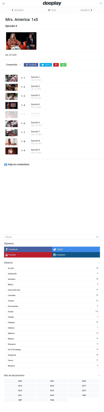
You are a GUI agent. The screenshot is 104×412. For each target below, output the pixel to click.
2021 (52, 381)
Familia (11, 317)
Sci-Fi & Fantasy (14, 350)
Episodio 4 (35, 104)
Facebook (13, 249)
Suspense (12, 355)
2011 (20, 395)
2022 (20, 381)
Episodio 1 (35, 77)
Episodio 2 (35, 86)
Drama (10, 312)
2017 (84, 386)
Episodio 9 (35, 150)
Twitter (60, 249)
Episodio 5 (35, 113)
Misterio (11, 333)
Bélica (10, 285)
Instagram (60, 255)
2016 (20, 391)
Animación (12, 274)
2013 (84, 391)
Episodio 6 (35, 122)
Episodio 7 (35, 132)
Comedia (11, 295)
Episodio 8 (35, 141)
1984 (52, 400)
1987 (20, 400)
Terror (10, 360)
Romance (12, 344)
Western (11, 366)
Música (11, 339)
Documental (13, 306)
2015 (52, 391)
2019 (20, 386)
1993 (84, 395)
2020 (84, 381)
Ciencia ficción (14, 290)
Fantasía (11, 322)
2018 (52, 386)
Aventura (11, 279)
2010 (52, 395)
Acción (11, 268)
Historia (11, 328)
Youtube (12, 255)
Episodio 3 (35, 95)
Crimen (11, 301)
